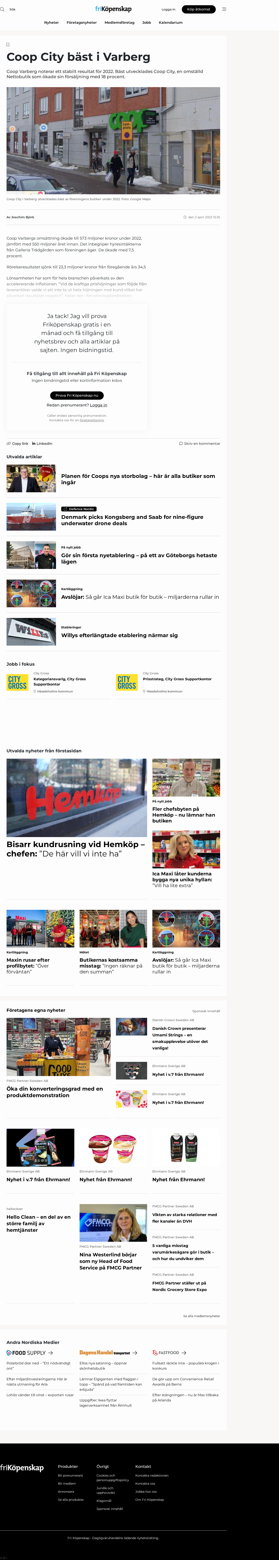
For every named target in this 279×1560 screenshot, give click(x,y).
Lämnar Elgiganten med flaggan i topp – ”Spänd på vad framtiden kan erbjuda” (111, 1384)
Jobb (146, 22)
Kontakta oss (145, 1484)
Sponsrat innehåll (110, 1509)
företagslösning (92, 420)
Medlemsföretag (119, 22)
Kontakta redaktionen (151, 1475)
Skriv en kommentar (202, 444)
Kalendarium (171, 22)
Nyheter (51, 22)
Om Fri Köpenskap (149, 1500)
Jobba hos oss (146, 1492)
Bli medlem (67, 1484)
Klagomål (104, 1501)
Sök (12, 9)
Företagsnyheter (82, 22)
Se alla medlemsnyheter (201, 1316)
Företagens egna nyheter (36, 1010)
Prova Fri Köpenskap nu (77, 395)
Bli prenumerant (70, 1475)
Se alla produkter (71, 1500)
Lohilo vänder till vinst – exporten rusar (40, 1395)
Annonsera (66, 1492)
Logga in (98, 405)
